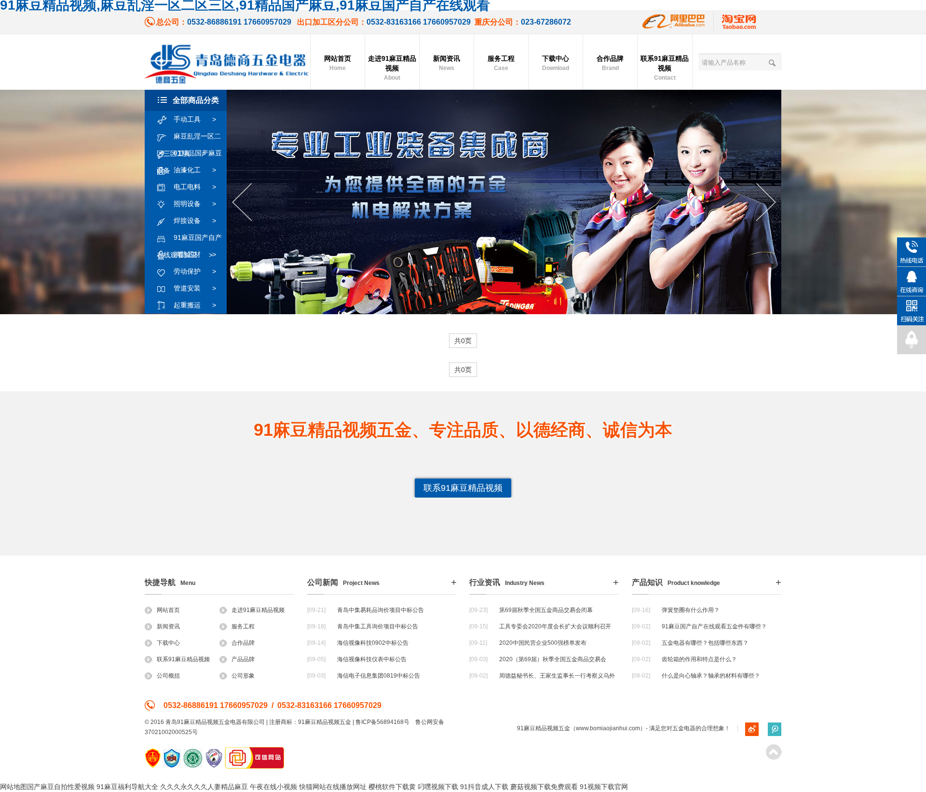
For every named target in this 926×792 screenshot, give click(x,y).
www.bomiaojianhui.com (608, 728)
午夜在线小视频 (273, 787)
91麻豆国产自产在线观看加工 (189, 240)
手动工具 (195, 119)
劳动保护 (195, 271)
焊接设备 (195, 220)
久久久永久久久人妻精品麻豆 (204, 787)
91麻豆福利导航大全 (127, 787)
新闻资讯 (446, 63)
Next (766, 202)
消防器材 (195, 254)
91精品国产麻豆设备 (189, 155)
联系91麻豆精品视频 (664, 68)
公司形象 (243, 675)
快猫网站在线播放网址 (333, 787)
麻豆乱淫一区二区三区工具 (189, 138)
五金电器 (683, 728)
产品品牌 (243, 659)
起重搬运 (195, 305)
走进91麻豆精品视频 (392, 68)
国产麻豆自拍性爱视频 (61, 787)
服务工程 (501, 63)
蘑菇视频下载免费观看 (544, 787)
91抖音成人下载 (484, 787)
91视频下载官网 (604, 787)
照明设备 (195, 204)
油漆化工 (195, 170)
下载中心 (555, 63)
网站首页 (337, 63)
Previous (242, 202)
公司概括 (168, 675)
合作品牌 (610, 63)
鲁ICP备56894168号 (382, 722)
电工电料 (195, 187)
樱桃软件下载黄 (392, 787)
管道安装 (195, 288)
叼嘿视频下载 (438, 787)
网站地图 (13, 787)
